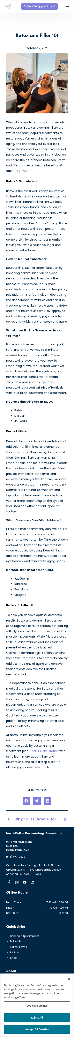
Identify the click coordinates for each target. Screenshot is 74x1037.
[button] (26, 801)
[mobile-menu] (66, 6)
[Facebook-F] (9, 882)
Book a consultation (44, 751)
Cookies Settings (37, 1005)
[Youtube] (25, 882)
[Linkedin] (32, 882)
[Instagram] (17, 882)
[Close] (69, 979)
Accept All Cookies (37, 1029)
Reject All (37, 1017)
